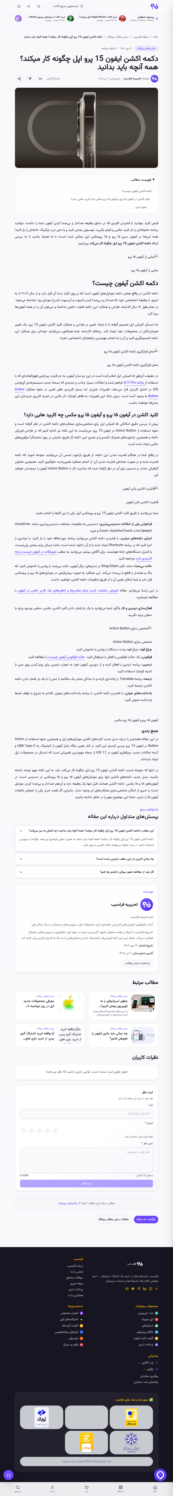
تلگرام (150, 1369)
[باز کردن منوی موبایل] (19, 6)
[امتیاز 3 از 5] (39, 1130)
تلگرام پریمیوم (145, 1332)
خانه (155, 37)
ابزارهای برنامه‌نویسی (66, 1332)
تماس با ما (76, 1272)
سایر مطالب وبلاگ (117, 37)
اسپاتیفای (147, 1326)
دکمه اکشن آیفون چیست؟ (137, 191)
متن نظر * (147, 1143)
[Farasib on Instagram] (150, 1288)
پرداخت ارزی (76, 1289)
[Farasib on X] (156, 1288)
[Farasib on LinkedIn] (144, 1288)
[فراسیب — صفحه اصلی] (154, 6)
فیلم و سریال (70, 1345)
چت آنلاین (148, 1363)
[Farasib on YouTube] (127, 1288)
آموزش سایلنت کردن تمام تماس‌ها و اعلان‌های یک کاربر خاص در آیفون (68, 590)
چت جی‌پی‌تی (145, 1313)
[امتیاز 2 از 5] (31, 1130)
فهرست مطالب (141, 180)
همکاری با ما (75, 1295)
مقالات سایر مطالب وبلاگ (113, 1219)
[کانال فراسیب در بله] (133, 1288)
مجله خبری (76, 1283)
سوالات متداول (74, 1277)
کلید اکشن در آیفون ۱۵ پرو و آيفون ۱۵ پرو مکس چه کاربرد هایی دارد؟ (110, 199)
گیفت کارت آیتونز (143, 1338)
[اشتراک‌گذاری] (19, 78)
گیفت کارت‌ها (70, 1326)
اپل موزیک (147, 1319)
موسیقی (73, 1338)
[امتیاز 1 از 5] (23, 1130)
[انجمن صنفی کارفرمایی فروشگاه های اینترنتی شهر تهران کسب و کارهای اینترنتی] (131, 1442)
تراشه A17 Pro (134, 382)
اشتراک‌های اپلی (69, 1319)
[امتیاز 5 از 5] (55, 1130)
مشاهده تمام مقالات (137, 963)
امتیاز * (149, 1123)
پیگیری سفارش (149, 1376)
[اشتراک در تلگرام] (29, 78)
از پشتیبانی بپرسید (69, 1203)
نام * (150, 1105)
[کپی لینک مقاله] (40, 78)
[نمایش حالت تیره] (28, 6)
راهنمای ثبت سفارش (146, 1382)
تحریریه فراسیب (132, 78)
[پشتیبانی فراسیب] (8, 1475)
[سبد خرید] (38, 6)
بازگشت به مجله (146, 1219)
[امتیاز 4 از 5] (47, 1130)
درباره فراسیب (75, 1266)
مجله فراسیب (141, 37)
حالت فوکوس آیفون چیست (66, 657)
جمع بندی (141, 207)
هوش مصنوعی (69, 1313)
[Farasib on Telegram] (139, 1288)
